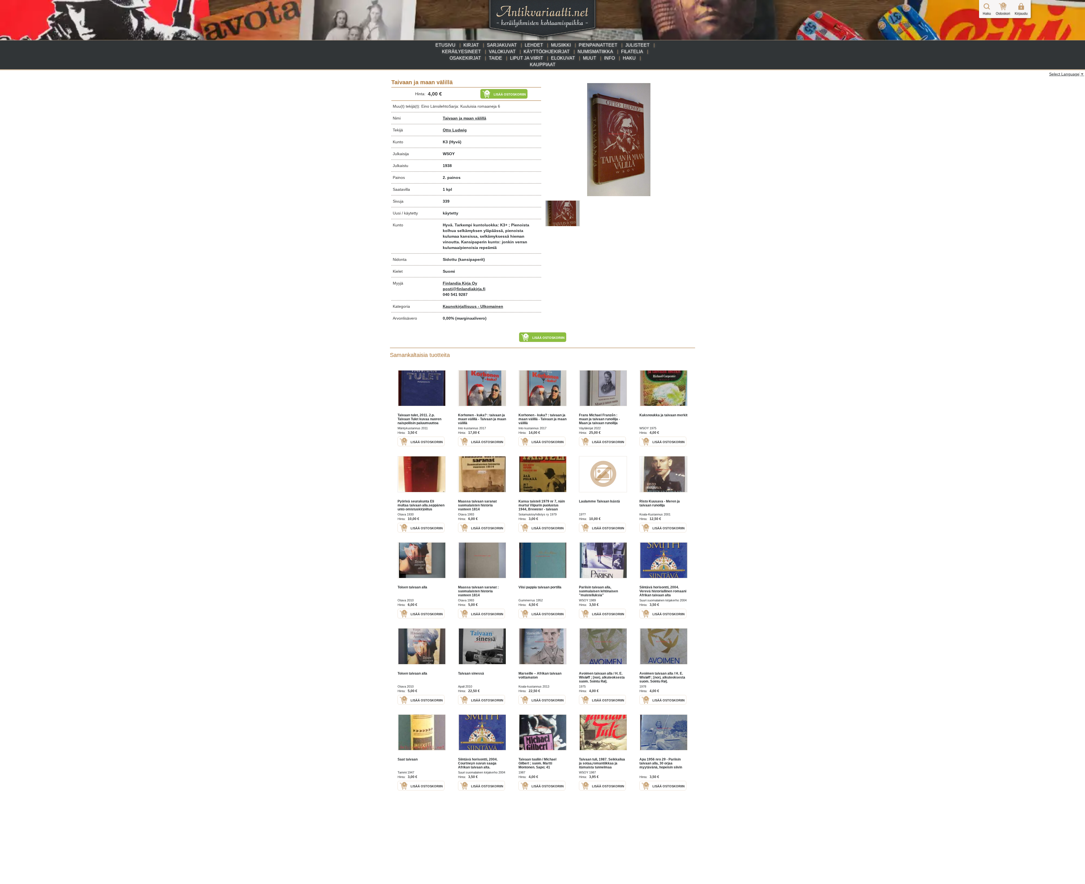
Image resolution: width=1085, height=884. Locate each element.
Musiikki (561, 45)
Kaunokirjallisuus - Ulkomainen (473, 306)
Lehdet (534, 45)
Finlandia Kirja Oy (460, 283)
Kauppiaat (542, 64)
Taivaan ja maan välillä (464, 118)
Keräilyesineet (461, 51)
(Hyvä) (455, 142)
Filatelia (632, 51)
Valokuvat (502, 51)
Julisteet (637, 45)
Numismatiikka (595, 51)
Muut (589, 58)
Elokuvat (563, 58)
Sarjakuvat (502, 45)
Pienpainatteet (598, 45)
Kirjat (471, 45)
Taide (495, 58)
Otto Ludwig (455, 130)
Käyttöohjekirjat (547, 51)
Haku (629, 58)
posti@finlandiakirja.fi (464, 289)
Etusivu (445, 45)
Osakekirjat (465, 58)
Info (609, 58)
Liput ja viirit (526, 58)
